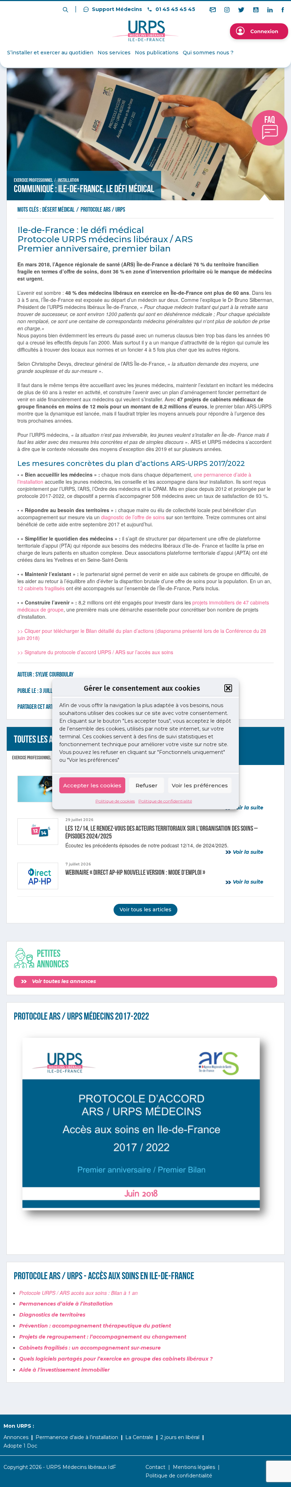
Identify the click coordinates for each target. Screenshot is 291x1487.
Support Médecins (116, 9)
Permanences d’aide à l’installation (66, 1304)
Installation (68, 180)
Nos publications (157, 52)
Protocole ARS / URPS (103, 209)
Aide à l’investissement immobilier (64, 1370)
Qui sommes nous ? (208, 52)
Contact (155, 1467)
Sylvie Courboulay (54, 674)
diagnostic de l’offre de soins (133, 517)
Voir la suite (247, 807)
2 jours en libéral (179, 1437)
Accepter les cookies (92, 785)
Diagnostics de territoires (52, 1315)
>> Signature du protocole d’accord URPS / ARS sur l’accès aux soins (95, 652)
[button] (228, 687)
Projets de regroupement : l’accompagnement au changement (102, 1337)
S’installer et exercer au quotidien (50, 52)
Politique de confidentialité (165, 801)
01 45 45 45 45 (174, 9)
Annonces (16, 1437)
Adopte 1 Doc (20, 1446)
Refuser (147, 785)
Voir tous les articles (145, 909)
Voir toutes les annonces (63, 981)
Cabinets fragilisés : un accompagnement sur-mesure (90, 1348)
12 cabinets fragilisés (41, 588)
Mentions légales (194, 1467)
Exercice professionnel (34, 180)
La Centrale (139, 1437)
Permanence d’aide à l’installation (76, 1437)
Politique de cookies (115, 801)
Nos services (114, 52)
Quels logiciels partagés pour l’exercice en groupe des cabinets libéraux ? (116, 1359)
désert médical (59, 209)
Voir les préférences (200, 785)
